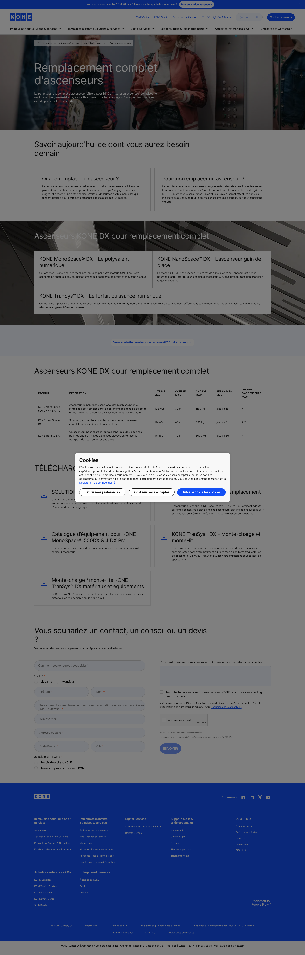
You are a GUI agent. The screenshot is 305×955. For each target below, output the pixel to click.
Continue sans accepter (151, 492)
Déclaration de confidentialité (97, 482)
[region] (152, 477)
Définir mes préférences (102, 492)
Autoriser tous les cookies (201, 492)
